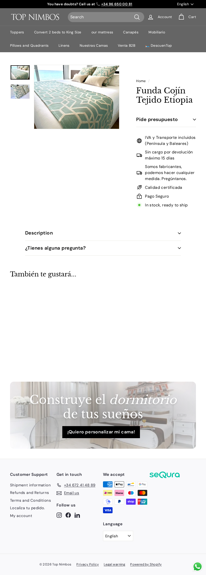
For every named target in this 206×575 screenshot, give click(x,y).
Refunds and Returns (29, 492)
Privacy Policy (87, 564)
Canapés (130, 32)
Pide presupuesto (157, 119)
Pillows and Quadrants (29, 45)
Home (141, 81)
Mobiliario (156, 32)
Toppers (17, 32)
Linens (64, 45)
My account (21, 515)
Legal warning (114, 564)
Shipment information (30, 485)
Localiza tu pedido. (27, 507)
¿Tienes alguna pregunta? (55, 248)
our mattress (102, 32)
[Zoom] (76, 97)
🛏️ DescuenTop (158, 45)
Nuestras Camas (94, 45)
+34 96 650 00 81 (116, 4)
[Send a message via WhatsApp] (197, 566)
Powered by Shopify (146, 564)
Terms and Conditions (30, 500)
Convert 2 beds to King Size (57, 32)
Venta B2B (126, 45)
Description (39, 233)
